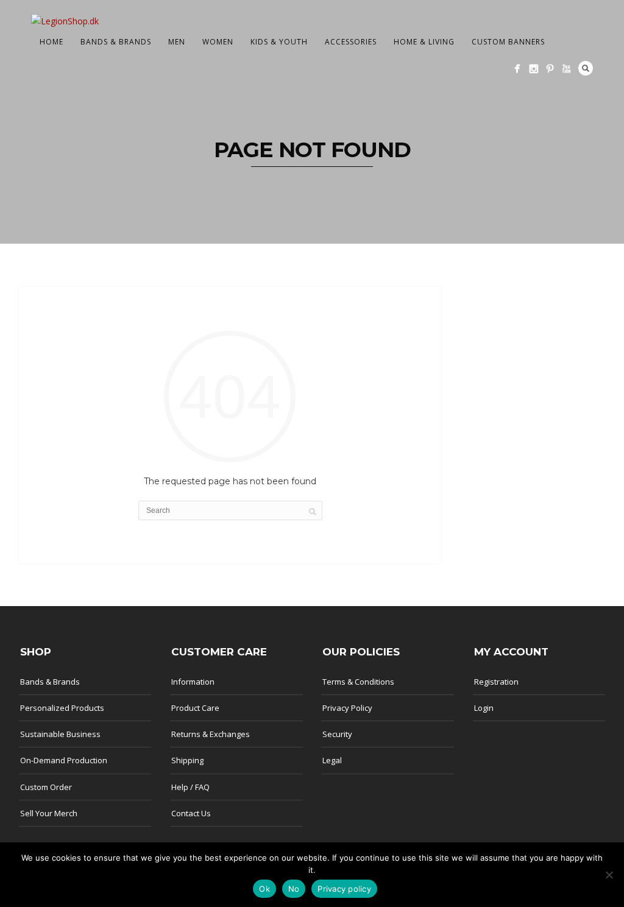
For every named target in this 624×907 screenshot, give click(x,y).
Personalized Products (62, 707)
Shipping (187, 760)
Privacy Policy (347, 707)
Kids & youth (279, 42)
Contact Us (191, 813)
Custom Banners (508, 42)
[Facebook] (517, 68)
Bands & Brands (115, 42)
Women (217, 42)
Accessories (351, 42)
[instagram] (533, 68)
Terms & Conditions (358, 681)
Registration (496, 681)
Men (176, 42)
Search (585, 68)
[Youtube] (566, 68)
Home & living (424, 42)
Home (51, 42)
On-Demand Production (63, 760)
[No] (609, 875)
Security (337, 734)
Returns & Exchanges (210, 734)
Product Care (195, 707)
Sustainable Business (60, 734)
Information (192, 681)
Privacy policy (344, 889)
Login (484, 707)
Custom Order (46, 787)
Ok (264, 889)
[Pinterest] (550, 68)
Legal (332, 760)
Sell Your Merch (48, 813)
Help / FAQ (190, 787)
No (294, 889)
